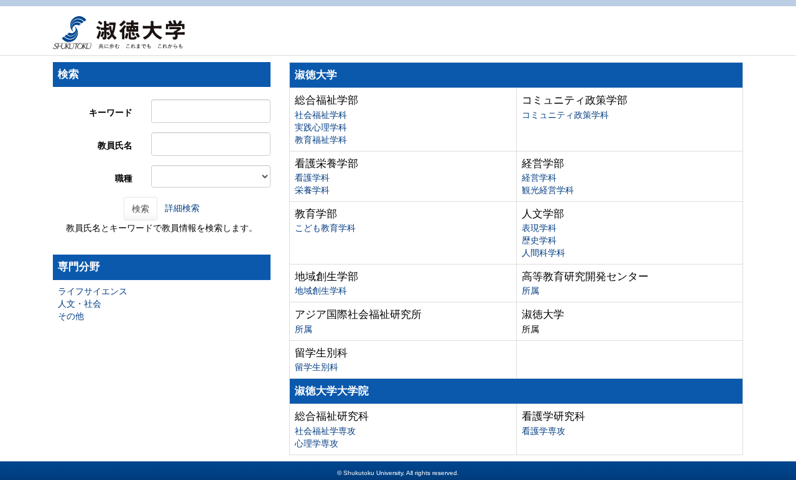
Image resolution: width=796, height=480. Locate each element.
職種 (123, 178)
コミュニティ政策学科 (565, 115)
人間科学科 (543, 253)
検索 (140, 209)
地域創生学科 (321, 291)
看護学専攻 (543, 431)
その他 (71, 316)
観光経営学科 (548, 190)
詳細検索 (182, 208)
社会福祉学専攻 (325, 431)
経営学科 (539, 178)
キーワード (110, 112)
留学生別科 (316, 367)
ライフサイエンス (92, 291)
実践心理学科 (321, 127)
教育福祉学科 (321, 140)
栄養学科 (312, 190)
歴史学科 (539, 240)
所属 (530, 291)
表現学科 (539, 228)
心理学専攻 (316, 443)
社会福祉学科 (321, 115)
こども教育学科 (325, 228)
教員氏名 (115, 145)
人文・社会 (79, 304)
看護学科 (312, 178)
